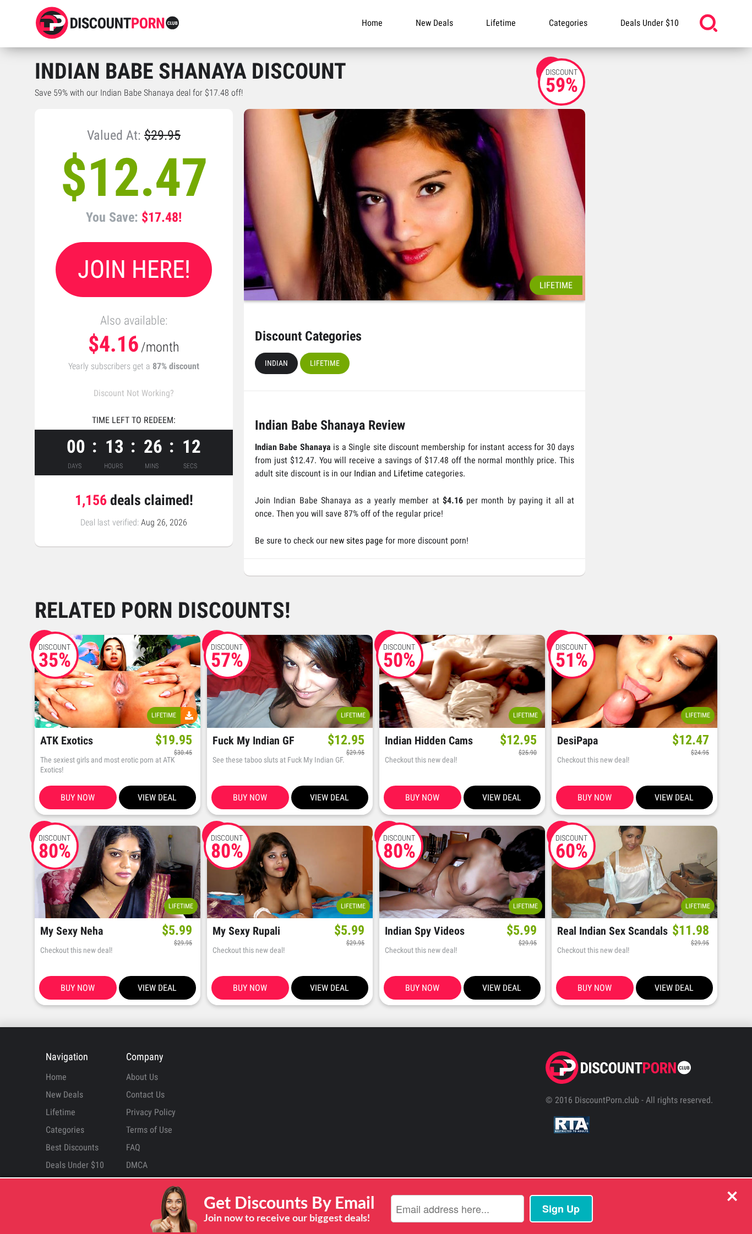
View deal (157, 797)
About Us (142, 1077)
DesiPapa (577, 740)
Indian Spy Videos (425, 931)
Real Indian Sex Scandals (612, 931)
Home (372, 23)
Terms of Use (149, 1130)
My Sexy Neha (71, 931)
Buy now (78, 797)
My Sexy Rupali (246, 931)
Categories (568, 23)
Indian (276, 363)
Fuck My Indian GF (253, 740)
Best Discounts (72, 1147)
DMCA (137, 1165)
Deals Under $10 (649, 23)
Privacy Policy (151, 1112)
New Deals (434, 23)
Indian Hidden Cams (429, 740)
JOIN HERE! (134, 269)
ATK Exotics (66, 740)
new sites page (356, 540)
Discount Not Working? (134, 393)
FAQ (133, 1147)
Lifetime (501, 23)
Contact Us (145, 1094)
